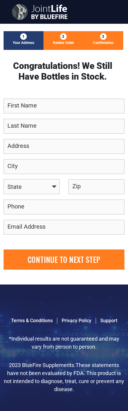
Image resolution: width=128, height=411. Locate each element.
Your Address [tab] (23, 39)
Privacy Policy (76, 320)
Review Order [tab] (63, 39)
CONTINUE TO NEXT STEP (64, 259)
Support (108, 320)
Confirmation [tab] (103, 39)
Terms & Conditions (32, 320)
